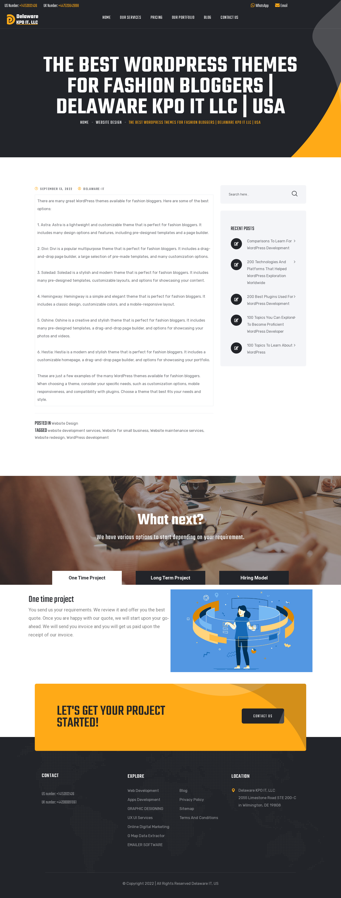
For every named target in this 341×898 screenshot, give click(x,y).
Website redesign (50, 437)
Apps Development (144, 799)
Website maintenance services (176, 430)
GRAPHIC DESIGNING (145, 808)
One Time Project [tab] (87, 578)
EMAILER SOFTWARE (145, 845)
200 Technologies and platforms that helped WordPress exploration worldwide (267, 272)
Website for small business (125, 430)
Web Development (143, 790)
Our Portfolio (183, 17)
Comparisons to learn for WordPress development (269, 244)
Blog (207, 17)
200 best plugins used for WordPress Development (270, 300)
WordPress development (88, 437)
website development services (74, 430)
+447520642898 (68, 6)
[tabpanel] (170, 634)
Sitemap (187, 808)
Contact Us (229, 17)
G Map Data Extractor (146, 836)
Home (107, 17)
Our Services (130, 17)
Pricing (157, 17)
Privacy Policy (192, 799)
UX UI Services (140, 818)
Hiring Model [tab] (254, 578)
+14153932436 (28, 6)
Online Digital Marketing (148, 827)
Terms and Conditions (199, 818)
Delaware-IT (94, 189)
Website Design (109, 122)
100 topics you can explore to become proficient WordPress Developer (270, 324)
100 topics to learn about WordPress (270, 348)
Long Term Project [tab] (170, 578)
